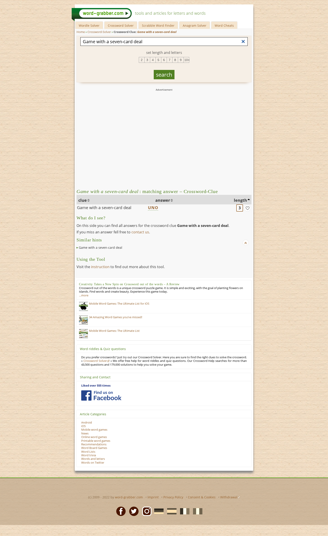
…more (83, 295)
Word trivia (88, 455)
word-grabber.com (129, 497)
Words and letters (93, 459)
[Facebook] (120, 511)
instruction (100, 266)
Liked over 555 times (95, 385)
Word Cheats (224, 25)
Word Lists (88, 452)
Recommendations (93, 444)
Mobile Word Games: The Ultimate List (114, 331)
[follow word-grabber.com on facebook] (101, 395)
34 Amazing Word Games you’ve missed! (115, 317)
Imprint (153, 497)
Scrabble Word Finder (158, 25)
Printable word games (95, 441)
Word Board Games (94, 448)
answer (162, 200)
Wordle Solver (89, 25)
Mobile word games (94, 430)
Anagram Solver (194, 25)
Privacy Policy (173, 497)
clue (82, 200)
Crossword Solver (121, 25)
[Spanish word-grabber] (170, 511)
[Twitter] (133, 511)
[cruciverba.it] (196, 511)
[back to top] (246, 243)
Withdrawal (228, 497)
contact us (140, 232)
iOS (83, 426)
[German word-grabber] (158, 511)
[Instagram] (145, 511)
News (85, 433)
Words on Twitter (92, 463)
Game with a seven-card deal (104, 207)
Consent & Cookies (202, 497)
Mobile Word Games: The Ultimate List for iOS (119, 304)
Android (86, 422)
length (240, 200)
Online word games (94, 437)
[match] (247, 208)
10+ (186, 60)
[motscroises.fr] (183, 511)
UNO (153, 207)
